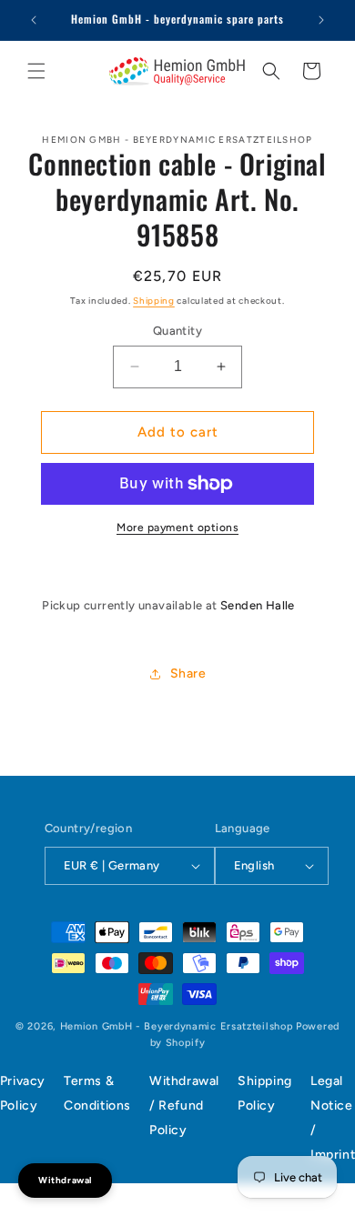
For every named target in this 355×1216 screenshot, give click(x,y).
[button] (36, 71)
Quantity (177, 330)
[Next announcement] (321, 20)
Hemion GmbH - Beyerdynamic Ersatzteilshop (177, 1026)
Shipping (154, 301)
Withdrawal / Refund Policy (184, 1105)
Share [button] (188, 673)
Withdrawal (65, 1180)
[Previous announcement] (34, 20)
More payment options (177, 527)
